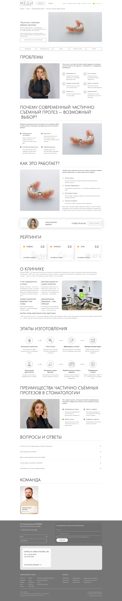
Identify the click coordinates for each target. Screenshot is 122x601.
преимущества (44, 49)
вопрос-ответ (77, 49)
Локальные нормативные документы (45, 578)
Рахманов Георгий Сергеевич (26, 508)
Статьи (39, 582)
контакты (84, 3)
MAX (21, 536)
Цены (21, 584)
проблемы (28, 49)
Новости (22, 586)
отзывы (79, 3)
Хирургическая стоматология (90, 578)
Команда (22, 582)
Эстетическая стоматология (90, 580)
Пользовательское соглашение (95, 593)
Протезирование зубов (38, 8)
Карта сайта (31, 586)
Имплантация (66, 578)
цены (74, 3)
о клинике (70, 3)
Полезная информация (42, 580)
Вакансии (31, 584)
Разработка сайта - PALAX (95, 595)
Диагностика (66, 580)
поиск (89, 3)
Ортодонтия (65, 582)
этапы (61, 49)
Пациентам (22, 580)
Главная (22, 8)
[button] (33, 40)
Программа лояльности (42, 584)
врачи (94, 49)
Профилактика (76, 580)
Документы (31, 582)
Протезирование (76, 578)
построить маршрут (31, 565)
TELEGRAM (24, 541)
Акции (30, 580)
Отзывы (30, 578)
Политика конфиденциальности (94, 592)
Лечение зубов (76, 582)
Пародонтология (87, 582)
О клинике (22, 578)
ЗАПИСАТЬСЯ (62, 540)
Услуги (28, 8)
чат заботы (98, 3)
